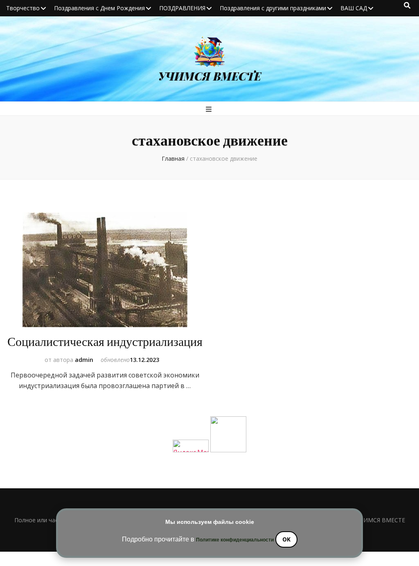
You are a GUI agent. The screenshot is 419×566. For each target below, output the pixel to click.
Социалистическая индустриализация (105, 342)
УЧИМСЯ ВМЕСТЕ (209, 76)
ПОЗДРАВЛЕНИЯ (182, 8)
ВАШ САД (353, 8)
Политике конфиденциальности (235, 540)
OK (286, 539)
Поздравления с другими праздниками (273, 8)
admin (84, 360)
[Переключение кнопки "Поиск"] (407, 5)
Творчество (23, 8)
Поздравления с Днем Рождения (99, 8)
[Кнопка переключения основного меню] (210, 109)
